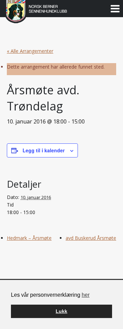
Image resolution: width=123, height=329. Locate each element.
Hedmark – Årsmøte (29, 238)
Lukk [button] (61, 311)
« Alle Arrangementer (30, 51)
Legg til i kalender (44, 150)
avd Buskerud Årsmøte (91, 238)
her (86, 295)
